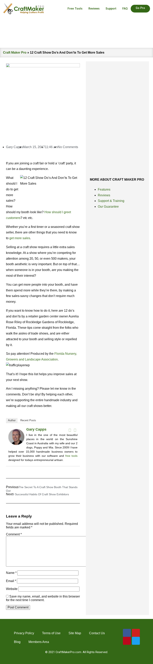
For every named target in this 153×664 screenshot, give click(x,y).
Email (11, 581)
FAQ (125, 8)
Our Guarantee (108, 206)
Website (12, 589)
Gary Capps (36, 429)
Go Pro (140, 8)
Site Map (75, 633)
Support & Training (111, 200)
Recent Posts (28, 420)
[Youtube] (136, 633)
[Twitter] (75, 430)
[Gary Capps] (16, 443)
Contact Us (97, 633)
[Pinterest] (127, 641)
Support (111, 8)
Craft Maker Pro (14, 52)
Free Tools (75, 8)
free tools (71, 455)
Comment (14, 534)
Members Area (38, 642)
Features (104, 189)
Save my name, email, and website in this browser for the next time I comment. (43, 598)
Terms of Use (51, 633)
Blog (17, 642)
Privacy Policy (24, 633)
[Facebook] (69, 430)
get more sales (19, 238)
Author (12, 420)
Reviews (94, 8)
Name (11, 572)
